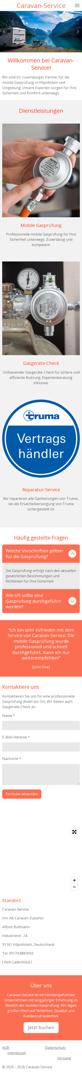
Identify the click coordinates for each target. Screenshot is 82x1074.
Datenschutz (56, 1047)
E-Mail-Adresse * (16, 737)
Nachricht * (11, 758)
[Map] (41, 859)
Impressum (16, 1052)
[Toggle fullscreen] (74, 832)
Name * (8, 715)
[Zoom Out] (74, 887)
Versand (64, 1058)
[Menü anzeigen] (77, 5)
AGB (6, 1047)
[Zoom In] (74, 880)
